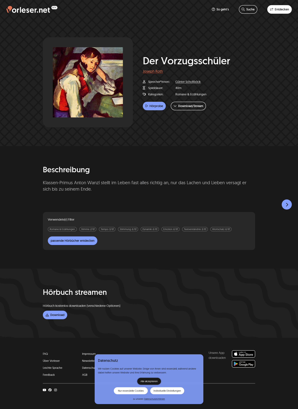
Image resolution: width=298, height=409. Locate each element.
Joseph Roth (153, 71)
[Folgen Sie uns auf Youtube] (44, 390)
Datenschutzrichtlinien (154, 399)
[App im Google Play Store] (243, 363)
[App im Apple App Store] (243, 354)
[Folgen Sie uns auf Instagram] (55, 390)
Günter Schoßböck (188, 82)
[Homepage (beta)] (31, 9)
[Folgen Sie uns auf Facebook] (50, 390)
